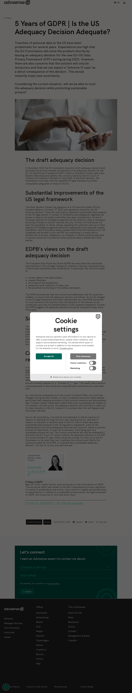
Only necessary (83, 356)
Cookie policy (66, 348)
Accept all (49, 356)
